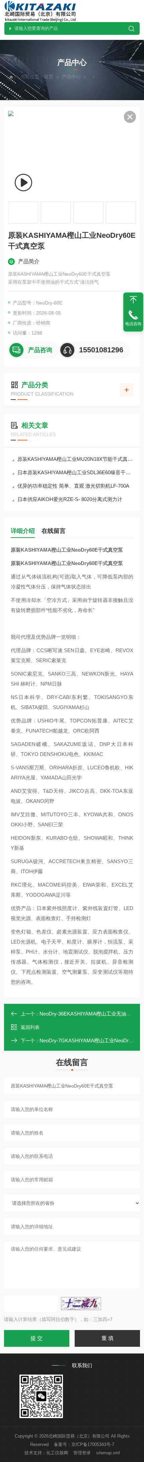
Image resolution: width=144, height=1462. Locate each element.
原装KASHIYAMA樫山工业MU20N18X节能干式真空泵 (75, 459)
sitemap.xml (108, 1452)
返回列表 (30, 1027)
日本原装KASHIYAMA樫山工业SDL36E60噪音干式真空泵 (75, 472)
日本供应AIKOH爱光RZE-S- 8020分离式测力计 (69, 499)
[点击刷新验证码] (81, 1303)
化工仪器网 (57, 1452)
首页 (48, 76)
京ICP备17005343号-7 (92, 1444)
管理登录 (82, 1452)
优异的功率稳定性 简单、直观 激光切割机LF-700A (73, 486)
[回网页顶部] (133, 299)
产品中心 (71, 76)
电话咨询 (133, 324)
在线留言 (54, 531)
